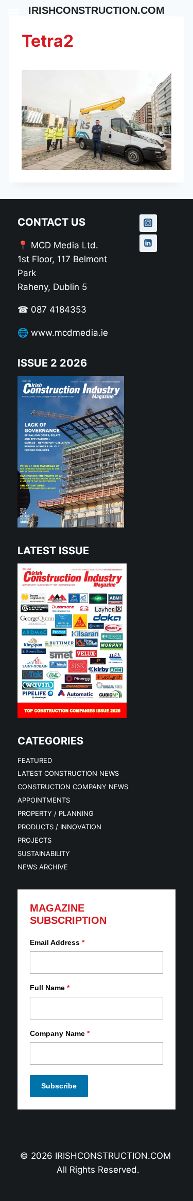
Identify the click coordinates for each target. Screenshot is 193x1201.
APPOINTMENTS (43, 800)
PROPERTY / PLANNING (55, 813)
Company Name (60, 1033)
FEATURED (34, 760)
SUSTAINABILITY (43, 853)
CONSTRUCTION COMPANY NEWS (72, 787)
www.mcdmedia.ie (69, 332)
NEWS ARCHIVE (42, 867)
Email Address (57, 942)
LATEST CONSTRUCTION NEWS (68, 773)
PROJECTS (34, 840)
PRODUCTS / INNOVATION (59, 827)
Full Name (49, 988)
